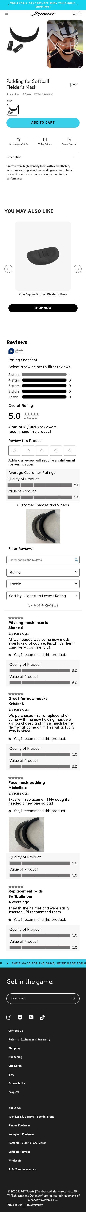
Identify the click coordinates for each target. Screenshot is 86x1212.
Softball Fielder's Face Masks (27, 1143)
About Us (14, 1107)
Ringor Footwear (19, 1125)
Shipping (14, 1048)
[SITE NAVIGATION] (6, 14)
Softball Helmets (19, 1151)
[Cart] (79, 14)
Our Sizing (15, 1057)
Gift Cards (15, 1065)
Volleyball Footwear (21, 1134)
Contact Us (15, 1030)
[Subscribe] (73, 999)
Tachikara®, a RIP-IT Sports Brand (31, 1116)
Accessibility (16, 1083)
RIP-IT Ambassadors (22, 1169)
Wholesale (14, 1160)
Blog (11, 1074)
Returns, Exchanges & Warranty (29, 1039)
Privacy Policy (34, 1205)
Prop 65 (13, 1092)
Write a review (43, 94)
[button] (8, 5)
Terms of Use (14, 1205)
